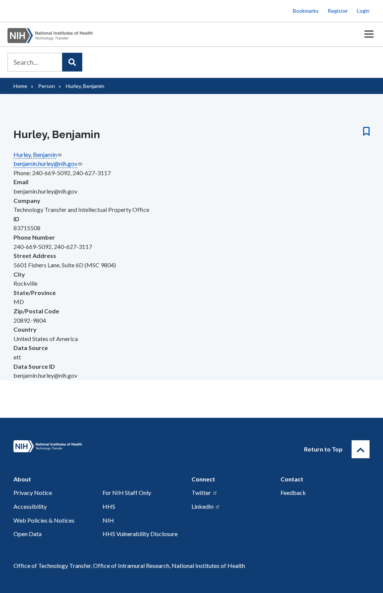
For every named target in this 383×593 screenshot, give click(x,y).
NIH (108, 520)
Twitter (201, 492)
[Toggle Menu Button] (369, 34)
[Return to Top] (361, 449)
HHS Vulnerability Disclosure (140, 533)
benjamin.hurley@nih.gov (45, 163)
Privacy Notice (32, 492)
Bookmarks (306, 10)
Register (338, 10)
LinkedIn (203, 506)
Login (363, 10)
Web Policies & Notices (43, 520)
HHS (108, 506)
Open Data (27, 533)
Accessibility (30, 506)
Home (20, 86)
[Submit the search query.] (72, 62)
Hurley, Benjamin (35, 154)
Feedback (293, 492)
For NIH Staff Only (126, 492)
